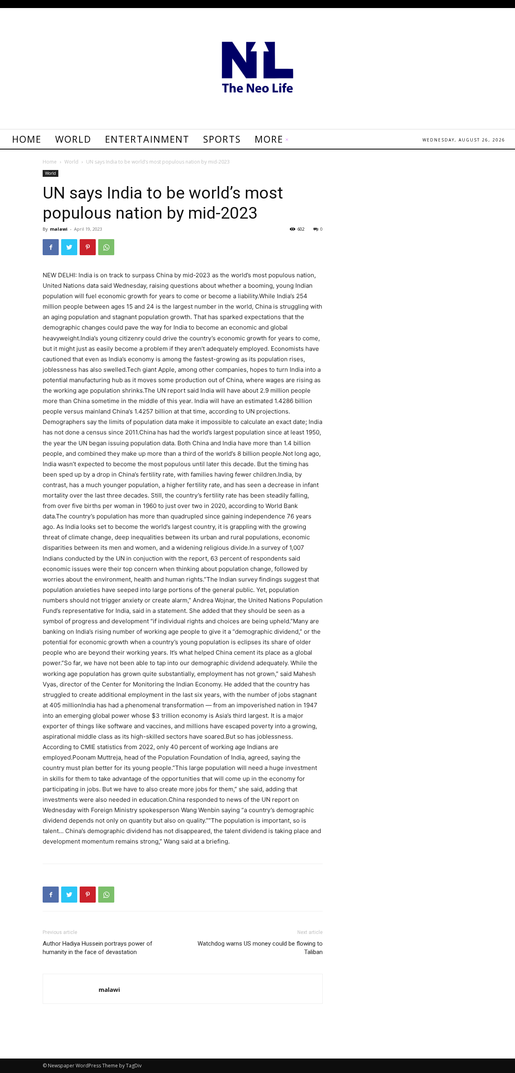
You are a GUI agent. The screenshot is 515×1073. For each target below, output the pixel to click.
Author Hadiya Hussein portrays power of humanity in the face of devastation (97, 948)
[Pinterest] (88, 247)
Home (50, 161)
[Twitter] (69, 247)
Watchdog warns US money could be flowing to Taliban (260, 948)
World (71, 161)
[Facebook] (51, 247)
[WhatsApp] (106, 247)
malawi (59, 229)
